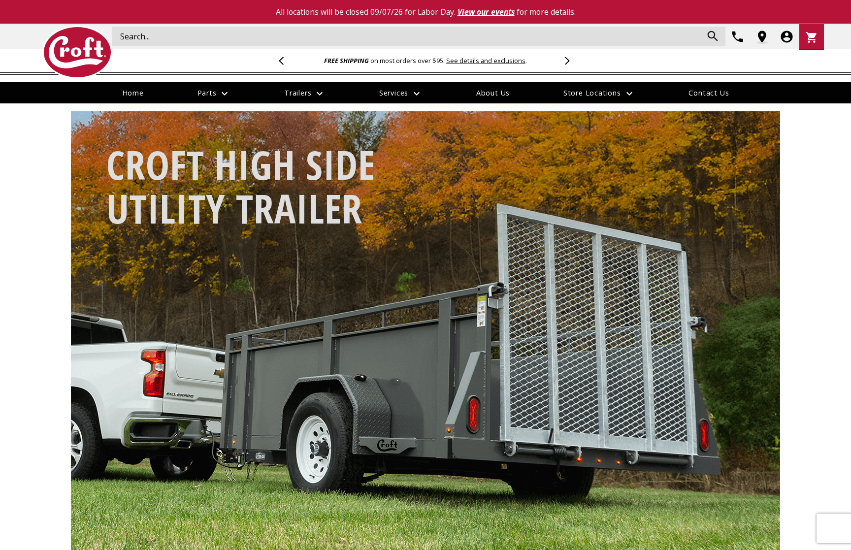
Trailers (305, 93)
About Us (493, 92)
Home (133, 92)
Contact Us (708, 92)
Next (565, 60)
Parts (214, 93)
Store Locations (599, 93)
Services (401, 93)
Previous (285, 60)
